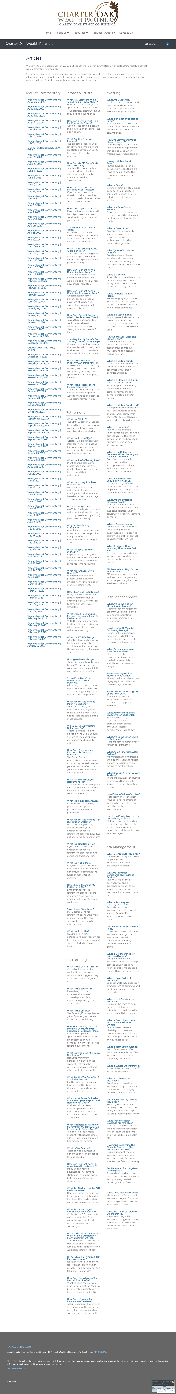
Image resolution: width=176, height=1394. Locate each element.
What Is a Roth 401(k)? (79, 438)
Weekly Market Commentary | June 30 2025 (44, 493)
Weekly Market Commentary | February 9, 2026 (44, 293)
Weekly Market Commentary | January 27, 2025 (44, 644)
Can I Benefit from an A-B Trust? (81, 228)
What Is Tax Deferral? (78, 1148)
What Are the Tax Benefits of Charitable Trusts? (83, 1078)
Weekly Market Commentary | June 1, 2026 (44, 183)
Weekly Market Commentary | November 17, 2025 (44, 369)
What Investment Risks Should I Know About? (120, 479)
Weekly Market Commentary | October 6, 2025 (44, 410)
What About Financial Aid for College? (122, 753)
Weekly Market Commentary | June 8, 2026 (44, 176)
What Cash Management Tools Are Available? (121, 650)
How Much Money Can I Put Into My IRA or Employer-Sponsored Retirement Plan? (83, 1028)
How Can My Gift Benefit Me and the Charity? (82, 164)
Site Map (11, 1382)
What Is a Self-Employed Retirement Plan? (80, 780)
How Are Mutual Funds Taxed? (119, 162)
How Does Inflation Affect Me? (123, 794)
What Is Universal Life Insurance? (118, 1079)
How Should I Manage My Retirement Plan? (81, 886)
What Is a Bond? (116, 274)
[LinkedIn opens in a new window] (167, 45)
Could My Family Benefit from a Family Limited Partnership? (83, 340)
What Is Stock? (115, 185)
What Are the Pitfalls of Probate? (79, 140)
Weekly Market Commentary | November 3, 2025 (44, 383)
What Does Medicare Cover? (122, 1192)
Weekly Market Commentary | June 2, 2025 (44, 520)
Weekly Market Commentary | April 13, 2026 (44, 231)
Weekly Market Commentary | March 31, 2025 (44, 582)
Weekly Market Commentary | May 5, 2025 (44, 548)
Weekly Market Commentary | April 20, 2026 (44, 224)
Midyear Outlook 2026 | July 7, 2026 (44, 149)
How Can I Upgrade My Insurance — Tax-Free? (79, 1300)
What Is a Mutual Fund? (120, 361)
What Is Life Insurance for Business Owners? (120, 955)
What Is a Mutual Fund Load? (123, 405)
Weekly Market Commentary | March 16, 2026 (44, 259)
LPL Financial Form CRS (19, 1347)
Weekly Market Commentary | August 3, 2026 (44, 121)
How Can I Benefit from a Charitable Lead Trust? (81, 271)
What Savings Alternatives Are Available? (123, 774)
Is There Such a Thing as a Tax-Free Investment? (83, 1258)
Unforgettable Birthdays (80, 659)
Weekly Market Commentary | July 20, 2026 (44, 135)
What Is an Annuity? (118, 427)
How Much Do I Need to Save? (83, 592)
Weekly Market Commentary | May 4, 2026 (44, 211)
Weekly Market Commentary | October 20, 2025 (44, 397)
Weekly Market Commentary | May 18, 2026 (44, 197)
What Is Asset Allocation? (120, 524)
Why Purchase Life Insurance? (123, 854)
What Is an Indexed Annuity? (83, 801)
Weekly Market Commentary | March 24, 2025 (44, 589)
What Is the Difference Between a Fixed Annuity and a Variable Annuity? (123, 454)
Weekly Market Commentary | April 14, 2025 (44, 569)
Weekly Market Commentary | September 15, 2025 (44, 431)
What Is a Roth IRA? (78, 931)
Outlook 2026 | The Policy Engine (41, 348)
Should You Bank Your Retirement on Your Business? (79, 680)
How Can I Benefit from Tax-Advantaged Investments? (82, 1165)
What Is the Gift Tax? (78, 1010)
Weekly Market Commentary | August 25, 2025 (44, 452)
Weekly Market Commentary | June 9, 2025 (44, 514)
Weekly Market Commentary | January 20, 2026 (44, 314)
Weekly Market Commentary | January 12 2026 (44, 321)
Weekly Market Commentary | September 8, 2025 (44, 438)
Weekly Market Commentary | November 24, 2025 (44, 362)
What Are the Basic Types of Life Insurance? (122, 1212)
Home (47, 32)
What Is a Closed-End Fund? (122, 380)
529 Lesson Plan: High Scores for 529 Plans (122, 570)
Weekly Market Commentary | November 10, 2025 (44, 376)
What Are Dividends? (118, 99)
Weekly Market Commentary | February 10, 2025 (44, 631)
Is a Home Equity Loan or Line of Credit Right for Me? (123, 817)
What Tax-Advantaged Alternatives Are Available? (81, 1210)
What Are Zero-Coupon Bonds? (119, 208)
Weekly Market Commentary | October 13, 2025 (44, 403)
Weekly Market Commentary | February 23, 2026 (44, 279)
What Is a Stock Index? (119, 314)
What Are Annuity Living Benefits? (80, 572)
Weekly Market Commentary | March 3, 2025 (44, 610)
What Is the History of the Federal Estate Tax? (81, 386)
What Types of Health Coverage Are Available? (120, 1121)
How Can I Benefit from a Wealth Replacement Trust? (82, 316)
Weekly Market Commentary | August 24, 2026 (44, 100)
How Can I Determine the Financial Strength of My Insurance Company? (121, 1147)
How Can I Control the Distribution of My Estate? (81, 188)
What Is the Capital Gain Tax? (83, 966)
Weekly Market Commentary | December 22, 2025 (44, 335)
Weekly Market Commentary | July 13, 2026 (44, 142)
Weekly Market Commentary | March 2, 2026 (44, 273)
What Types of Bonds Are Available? (120, 251)
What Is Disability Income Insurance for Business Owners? (121, 1022)
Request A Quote (102, 32)
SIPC (103, 1352)
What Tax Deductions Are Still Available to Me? (83, 1189)
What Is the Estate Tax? (80, 988)
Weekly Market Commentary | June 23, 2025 (44, 500)
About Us (61, 32)
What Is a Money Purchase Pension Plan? (81, 483)
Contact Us (126, 32)
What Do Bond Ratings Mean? (119, 294)
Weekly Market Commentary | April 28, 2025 (44, 555)
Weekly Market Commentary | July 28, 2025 (44, 472)
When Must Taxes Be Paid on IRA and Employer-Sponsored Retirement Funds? (83, 1100)
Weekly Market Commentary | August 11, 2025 (44, 465)
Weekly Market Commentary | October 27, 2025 (44, 390)
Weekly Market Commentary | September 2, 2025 (44, 445)
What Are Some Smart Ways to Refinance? (122, 738)
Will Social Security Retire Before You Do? (81, 727)
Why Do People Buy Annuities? (78, 526)
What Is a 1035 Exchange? (81, 637)
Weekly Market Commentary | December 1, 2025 (44, 355)
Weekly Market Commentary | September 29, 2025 (44, 417)
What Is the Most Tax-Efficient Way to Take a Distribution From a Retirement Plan (83, 1235)
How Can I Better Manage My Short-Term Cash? (123, 692)
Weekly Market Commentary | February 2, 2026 (44, 300)
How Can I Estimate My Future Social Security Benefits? (80, 752)
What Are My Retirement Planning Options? (81, 702)
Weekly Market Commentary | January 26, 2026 (44, 307)
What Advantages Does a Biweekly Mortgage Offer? (121, 713)
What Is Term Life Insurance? (122, 1046)
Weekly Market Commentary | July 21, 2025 (44, 479)
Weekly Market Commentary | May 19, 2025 (44, 534)
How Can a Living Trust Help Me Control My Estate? (82, 122)
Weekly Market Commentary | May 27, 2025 (44, 527)
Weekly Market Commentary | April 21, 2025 (44, 562)
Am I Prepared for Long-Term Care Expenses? (122, 1169)
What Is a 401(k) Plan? (79, 863)
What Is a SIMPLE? (77, 419)
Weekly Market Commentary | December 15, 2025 (44, 341)
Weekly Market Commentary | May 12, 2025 (44, 541)
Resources (79, 32)
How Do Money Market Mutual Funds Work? (119, 674)
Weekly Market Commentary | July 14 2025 (44, 486)
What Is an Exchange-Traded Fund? (122, 119)
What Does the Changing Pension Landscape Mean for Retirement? (83, 616)
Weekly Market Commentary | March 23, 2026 (44, 252)
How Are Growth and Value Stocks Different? (121, 141)
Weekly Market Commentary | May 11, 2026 (44, 204)
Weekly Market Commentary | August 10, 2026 (44, 114)
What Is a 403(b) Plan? (79, 506)
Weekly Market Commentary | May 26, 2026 (44, 190)
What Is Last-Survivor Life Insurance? (120, 1000)
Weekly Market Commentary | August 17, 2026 (44, 107)
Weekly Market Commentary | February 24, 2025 (44, 617)
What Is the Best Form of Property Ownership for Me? (82, 361)
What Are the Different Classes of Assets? (119, 500)
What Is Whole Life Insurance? (123, 1065)
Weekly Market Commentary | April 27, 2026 (44, 218)
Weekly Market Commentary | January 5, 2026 (44, 328)
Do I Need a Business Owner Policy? (122, 927)
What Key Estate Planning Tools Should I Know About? (82, 100)
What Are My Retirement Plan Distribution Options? (83, 820)
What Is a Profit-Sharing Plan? (83, 460)
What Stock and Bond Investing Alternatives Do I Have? (121, 548)
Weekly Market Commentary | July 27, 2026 (44, 128)
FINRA (97, 1352)
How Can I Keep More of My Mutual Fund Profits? (82, 1279)
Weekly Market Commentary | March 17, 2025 (44, 596)
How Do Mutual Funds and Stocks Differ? (121, 337)
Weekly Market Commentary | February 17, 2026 (44, 286)
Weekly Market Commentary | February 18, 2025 (44, 624)
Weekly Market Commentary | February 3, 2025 (44, 638)
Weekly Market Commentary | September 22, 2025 (44, 424)
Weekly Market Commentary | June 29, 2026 (44, 156)
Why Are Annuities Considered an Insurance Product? (120, 874)
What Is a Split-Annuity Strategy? (80, 550)
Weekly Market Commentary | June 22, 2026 (44, 162)
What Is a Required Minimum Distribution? (83, 1054)
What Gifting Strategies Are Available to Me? (82, 249)
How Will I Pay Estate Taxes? (82, 208)
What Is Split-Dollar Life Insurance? (119, 979)
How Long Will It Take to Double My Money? (120, 629)
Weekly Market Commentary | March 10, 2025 (44, 603)
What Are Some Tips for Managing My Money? (120, 605)
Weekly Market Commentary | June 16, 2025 (44, 507)
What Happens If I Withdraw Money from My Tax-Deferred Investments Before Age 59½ (83, 1126)
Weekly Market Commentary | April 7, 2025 (44, 576)
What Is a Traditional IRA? (81, 844)
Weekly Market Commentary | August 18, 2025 (44, 458)
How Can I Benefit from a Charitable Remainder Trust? (83, 292)
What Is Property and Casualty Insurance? (118, 903)
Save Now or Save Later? (80, 909)
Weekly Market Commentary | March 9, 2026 (44, 266)
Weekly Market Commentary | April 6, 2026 (44, 238)
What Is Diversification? (120, 228)
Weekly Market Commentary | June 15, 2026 (44, 169)
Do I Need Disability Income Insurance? (122, 1100)
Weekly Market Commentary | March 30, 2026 (44, 245)
